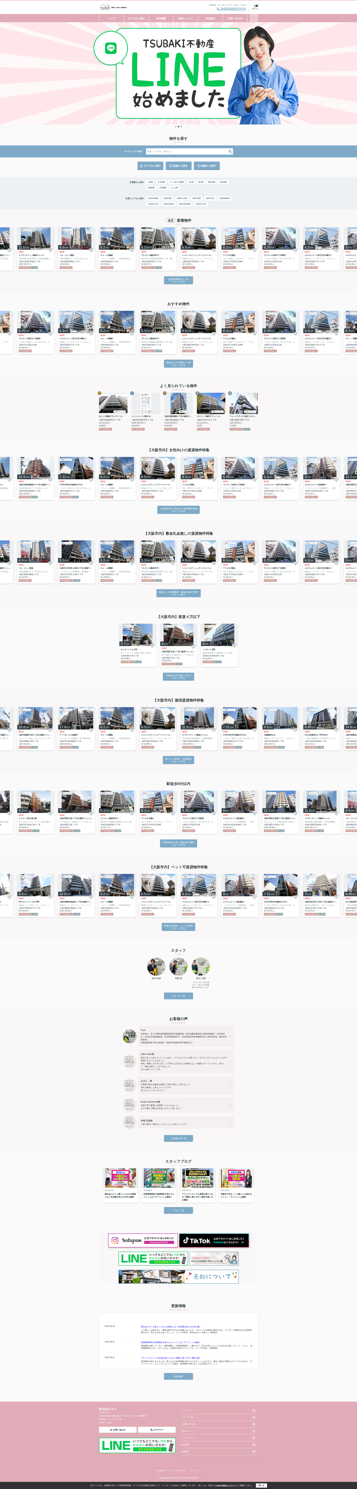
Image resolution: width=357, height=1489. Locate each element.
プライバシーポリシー (178, 1470)
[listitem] (117, 249)
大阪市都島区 (224, 198)
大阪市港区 (196, 198)
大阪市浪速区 (153, 198)
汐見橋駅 (163, 188)
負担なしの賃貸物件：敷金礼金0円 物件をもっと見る (178, 593)
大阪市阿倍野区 (184, 204)
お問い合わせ (235, 18)
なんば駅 (174, 188)
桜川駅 (201, 182)
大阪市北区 (209, 198)
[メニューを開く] (254, 18)
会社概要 (161, 18)
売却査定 (210, 18)
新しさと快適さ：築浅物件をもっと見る (178, 760)
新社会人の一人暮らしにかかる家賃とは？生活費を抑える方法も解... (171, 1327)
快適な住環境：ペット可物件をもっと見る (178, 927)
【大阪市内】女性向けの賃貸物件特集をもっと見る (178, 509)
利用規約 (161, 1470)
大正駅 (191, 182)
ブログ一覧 (178, 1210)
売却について (185, 18)
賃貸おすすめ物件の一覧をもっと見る (178, 363)
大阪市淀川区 (153, 204)
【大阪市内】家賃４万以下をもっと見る (178, 676)
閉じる (261, 1485)
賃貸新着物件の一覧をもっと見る (178, 280)
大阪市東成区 (168, 204)
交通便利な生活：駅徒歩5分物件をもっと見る (178, 843)
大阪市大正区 (201, 204)
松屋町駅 (151, 188)
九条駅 (150, 182)
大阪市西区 (167, 198)
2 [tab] (178, 126)
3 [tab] (181, 126)
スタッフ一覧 (178, 996)
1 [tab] (175, 126)
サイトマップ (196, 1470)
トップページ (187, 1410)
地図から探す (208, 165)
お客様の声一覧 (178, 1138)
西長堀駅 (211, 182)
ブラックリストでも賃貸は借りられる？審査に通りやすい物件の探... (171, 1358)
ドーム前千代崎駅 (176, 182)
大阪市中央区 (182, 198)
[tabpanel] (178, 73)
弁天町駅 (161, 182)
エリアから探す (136, 18)
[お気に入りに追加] (9, 250)
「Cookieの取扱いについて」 (225, 1485)
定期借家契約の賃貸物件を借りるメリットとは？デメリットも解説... (171, 1342)
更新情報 (178, 1376)
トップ (111, 18)
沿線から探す (180, 165)
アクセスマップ (188, 1438)
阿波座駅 (223, 182)
